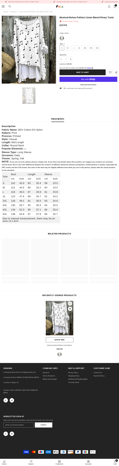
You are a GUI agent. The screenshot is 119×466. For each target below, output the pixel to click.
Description (57, 118)
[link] (110, 72)
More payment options (88, 84)
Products (13, 12)
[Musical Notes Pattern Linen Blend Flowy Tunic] (59, 318)
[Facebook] (5, 400)
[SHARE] (115, 72)
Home (5, 12)
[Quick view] (70, 309)
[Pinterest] (12, 400)
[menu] (3, 6)
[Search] (9, 6)
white (59, 354)
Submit (43, 425)
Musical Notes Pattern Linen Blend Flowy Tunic (59, 345)
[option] (29, 50)
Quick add (59, 340)
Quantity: (63, 55)
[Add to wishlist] (70, 303)
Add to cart (82, 72)
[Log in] (109, 6)
